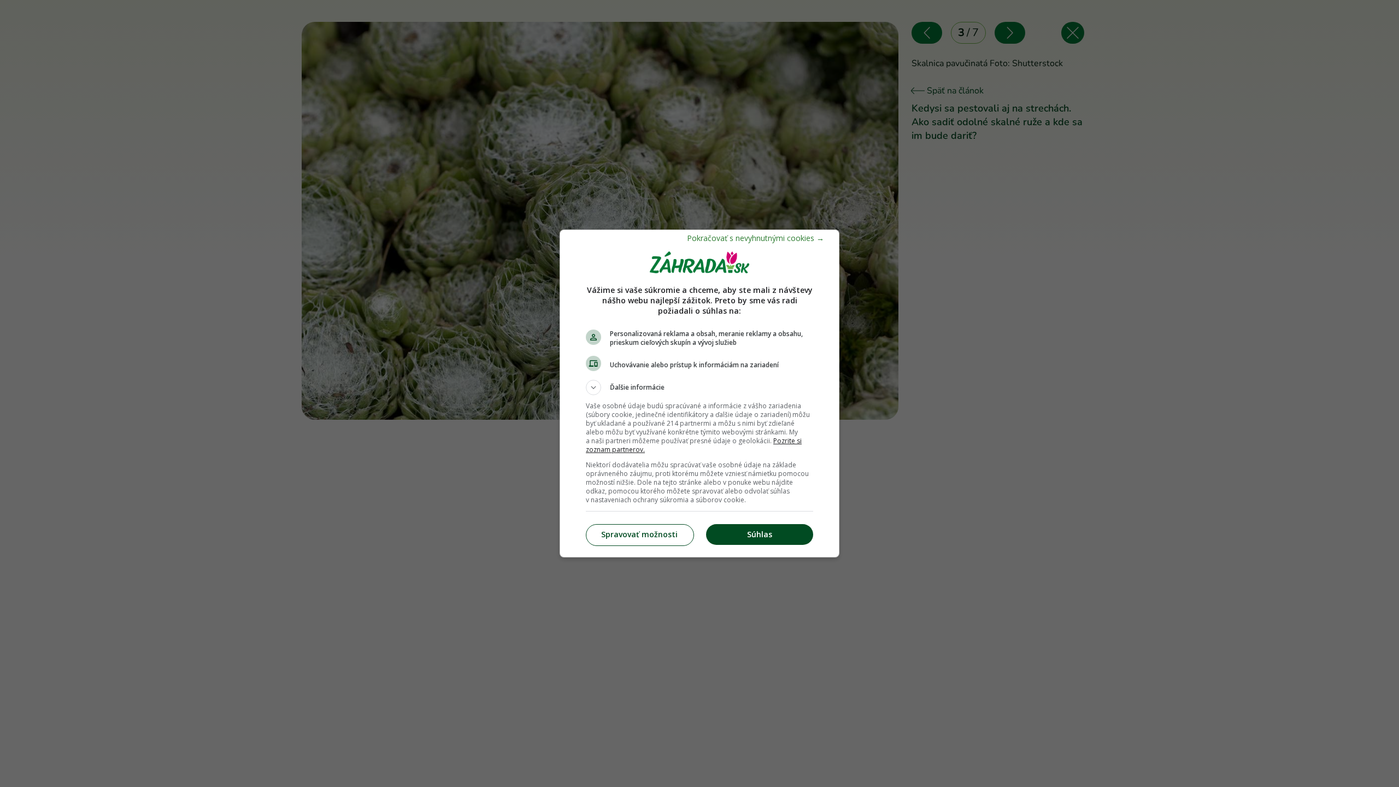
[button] (699, 387)
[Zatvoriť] (755, 238)
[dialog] (699, 393)
